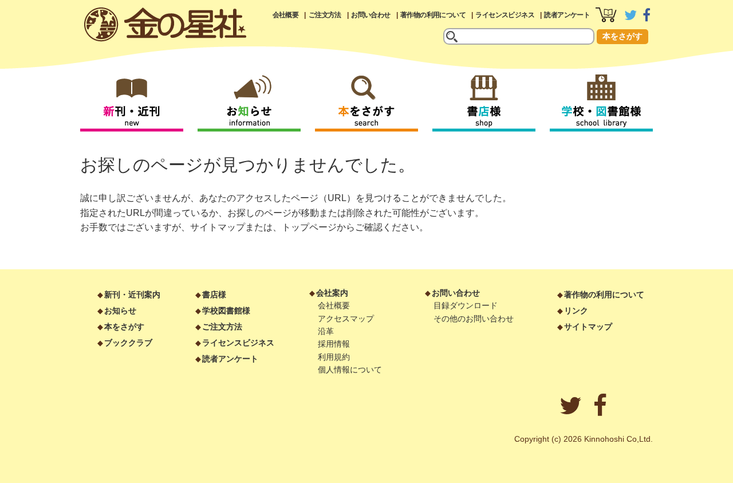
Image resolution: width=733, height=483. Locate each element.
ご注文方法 (325, 15)
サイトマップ (217, 227)
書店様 (214, 294)
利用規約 (334, 357)
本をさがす (622, 36)
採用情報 (334, 343)
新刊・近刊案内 (132, 294)
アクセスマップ (346, 318)
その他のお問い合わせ (474, 318)
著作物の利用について (433, 15)
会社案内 (332, 292)
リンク (576, 310)
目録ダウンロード (466, 305)
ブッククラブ (128, 342)
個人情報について (350, 369)
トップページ (309, 227)
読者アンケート (567, 15)
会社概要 (286, 15)
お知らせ (120, 310)
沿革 (326, 331)
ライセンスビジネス (504, 15)
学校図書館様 (226, 310)
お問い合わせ (370, 15)
